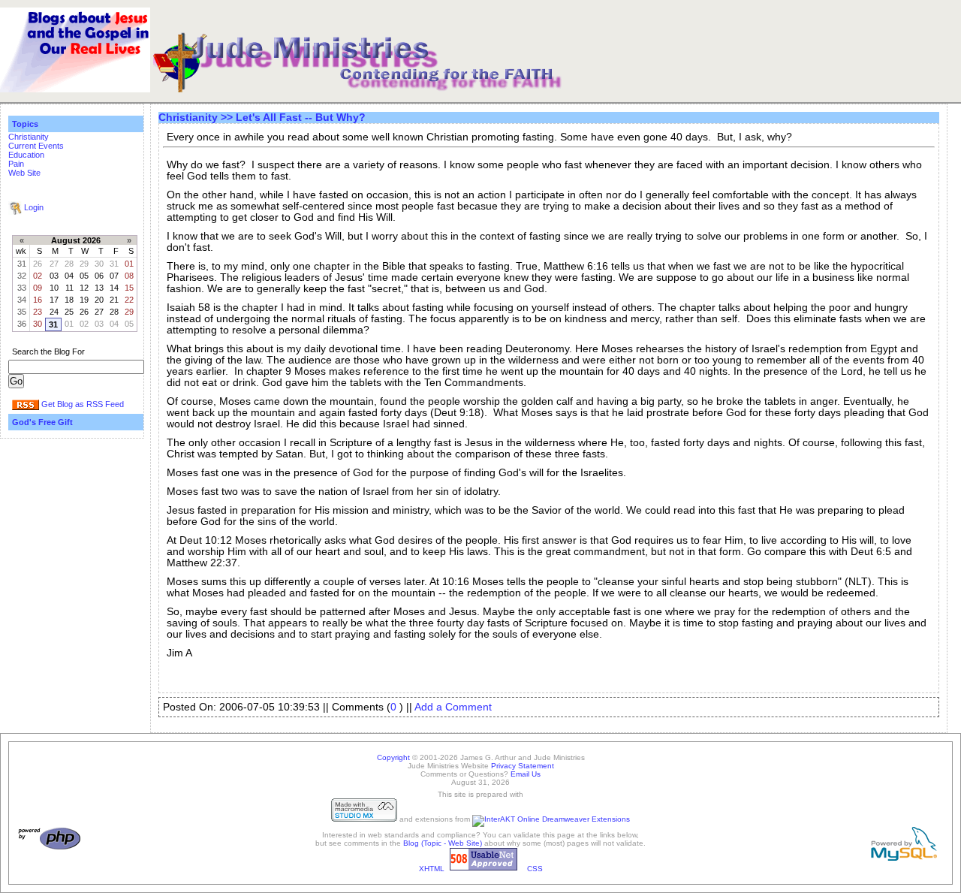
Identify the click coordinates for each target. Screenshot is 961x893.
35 (21, 311)
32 (21, 275)
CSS (535, 868)
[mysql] (904, 858)
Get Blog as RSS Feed (82, 404)
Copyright (393, 757)
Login (34, 207)
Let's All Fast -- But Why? (301, 117)
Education (26, 154)
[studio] (364, 819)
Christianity (28, 136)
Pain (16, 163)
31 (21, 263)
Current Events (36, 145)
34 (21, 299)
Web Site (24, 172)
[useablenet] (483, 868)
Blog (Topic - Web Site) (442, 843)
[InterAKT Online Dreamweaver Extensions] (551, 819)
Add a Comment (453, 707)
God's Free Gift (42, 422)
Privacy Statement (522, 766)
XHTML (431, 868)
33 (21, 287)
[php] (50, 847)
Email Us (526, 774)
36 (21, 323)
